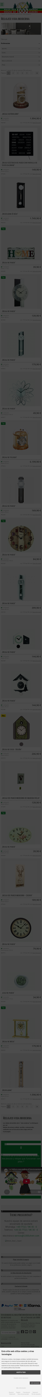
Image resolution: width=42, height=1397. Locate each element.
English (18, 1392)
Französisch (26, 1392)
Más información (21, 1388)
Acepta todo (21, 1372)
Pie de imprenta (36, 1394)
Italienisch (12, 1394)
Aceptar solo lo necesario (21, 1378)
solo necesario (35, 1383)
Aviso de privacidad (23, 1394)
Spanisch (35, 1392)
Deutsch (11, 1392)
